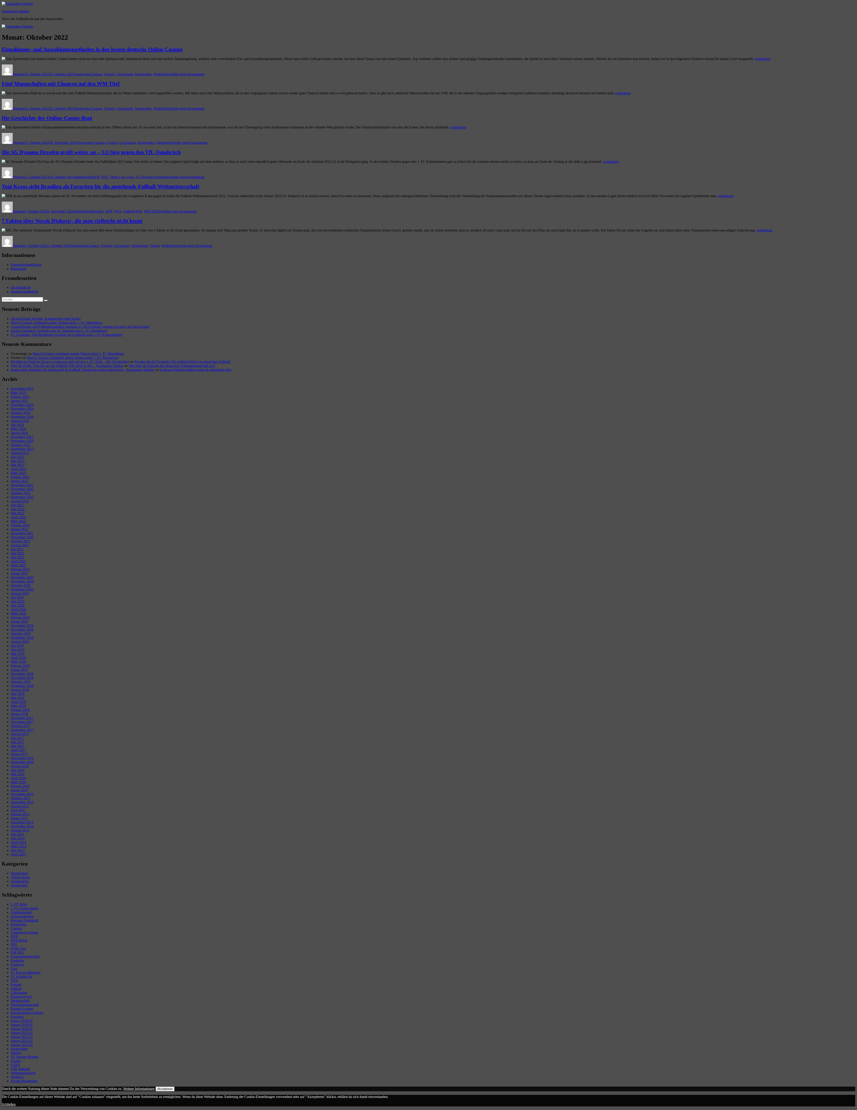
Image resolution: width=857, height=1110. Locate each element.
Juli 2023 (17, 457)
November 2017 (22, 722)
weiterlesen (762, 59)
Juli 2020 (17, 597)
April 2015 (18, 810)
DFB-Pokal (19, 940)
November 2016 (22, 758)
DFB (96, 177)
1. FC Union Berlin (24, 908)
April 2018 (18, 702)
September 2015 (22, 802)
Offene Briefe (20, 877)
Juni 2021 (18, 553)
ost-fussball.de (21, 287)
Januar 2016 (19, 790)
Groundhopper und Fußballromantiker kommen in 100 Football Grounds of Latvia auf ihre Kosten (80, 327)
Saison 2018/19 (22, 1021)
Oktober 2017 (20, 726)
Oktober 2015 (20, 798)
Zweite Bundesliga (24, 1081)
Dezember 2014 (22, 822)
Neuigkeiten (82, 211)
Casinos (96, 74)
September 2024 (22, 417)
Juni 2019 (18, 649)
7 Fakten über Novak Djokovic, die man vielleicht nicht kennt (72, 221)
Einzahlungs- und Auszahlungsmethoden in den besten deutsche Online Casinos (92, 49)
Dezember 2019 (22, 625)
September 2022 (22, 497)
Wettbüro (159, 74)
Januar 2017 (19, 754)
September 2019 (22, 637)
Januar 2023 (19, 481)
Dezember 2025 (22, 389)
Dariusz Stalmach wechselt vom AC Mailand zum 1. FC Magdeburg (59, 331)
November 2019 (22, 629)
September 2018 (22, 686)
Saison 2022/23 (22, 1037)
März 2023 (18, 473)
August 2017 (20, 734)
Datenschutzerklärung (26, 265)
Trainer (16, 1061)
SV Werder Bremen (25, 1057)
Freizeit (109, 74)
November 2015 (22, 794)
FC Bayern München (26, 972)
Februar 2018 (20, 710)
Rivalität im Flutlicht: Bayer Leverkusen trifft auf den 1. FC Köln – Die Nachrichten (70, 362)
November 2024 (22, 409)
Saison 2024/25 (22, 1045)
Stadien (16, 1053)
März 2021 (18, 565)
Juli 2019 (17, 645)
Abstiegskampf (21, 912)
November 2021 (22, 537)
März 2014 (18, 846)
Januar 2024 (19, 433)
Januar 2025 (19, 401)
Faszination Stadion (15, 11)
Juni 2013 (18, 850)
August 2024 (20, 421)
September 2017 (22, 730)
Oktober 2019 (20, 633)
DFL (104, 177)
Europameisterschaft (25, 956)
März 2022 (18, 521)
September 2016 (22, 762)
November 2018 (22, 678)
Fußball (16, 988)
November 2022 (22, 489)
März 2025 (18, 393)
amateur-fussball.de (24, 291)
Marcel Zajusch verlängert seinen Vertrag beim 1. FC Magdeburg (56, 323)
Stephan (18, 74)
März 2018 (18, 706)
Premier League (22, 1009)
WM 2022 (151, 211)
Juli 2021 (17, 549)
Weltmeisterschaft (23, 1073)
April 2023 (18, 469)
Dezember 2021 (22, 533)
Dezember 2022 (22, 485)
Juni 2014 (18, 838)
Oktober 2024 (20, 413)
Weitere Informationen (139, 1089)
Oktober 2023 (20, 445)
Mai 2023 (17, 465)
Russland (17, 1017)
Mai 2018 (17, 698)
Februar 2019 (20, 666)
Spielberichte (83, 177)
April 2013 (18, 854)
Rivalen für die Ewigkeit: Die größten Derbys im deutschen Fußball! (182, 362)
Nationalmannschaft (25, 1005)
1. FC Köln (19, 904)
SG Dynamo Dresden (151, 177)
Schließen (9, 1104)
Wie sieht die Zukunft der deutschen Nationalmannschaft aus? (172, 366)
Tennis (154, 246)
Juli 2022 (17, 505)
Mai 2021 (17, 557)
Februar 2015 (20, 814)
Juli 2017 (17, 738)
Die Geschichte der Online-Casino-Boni (47, 118)
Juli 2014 (17, 834)
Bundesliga (19, 924)
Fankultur (17, 960)
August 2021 (20, 545)
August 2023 (20, 453)
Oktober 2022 (20, 493)
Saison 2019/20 (22, 1025)
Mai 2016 (17, 774)
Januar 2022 (19, 529)
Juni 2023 (18, 461)
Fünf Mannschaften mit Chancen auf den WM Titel (61, 84)
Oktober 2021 (20, 541)
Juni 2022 (18, 509)
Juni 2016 (18, 770)
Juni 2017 (18, 742)
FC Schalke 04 (21, 976)
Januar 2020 (19, 621)
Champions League (24, 932)
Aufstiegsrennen (22, 916)
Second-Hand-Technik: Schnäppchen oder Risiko (46, 318)
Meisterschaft (20, 1001)
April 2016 (18, 778)
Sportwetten (82, 74)
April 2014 (18, 842)
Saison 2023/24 (22, 1041)
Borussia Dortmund (24, 920)
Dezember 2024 (22, 405)
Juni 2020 (18, 601)
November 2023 (22, 441)
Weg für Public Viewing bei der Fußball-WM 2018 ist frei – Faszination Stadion (67, 366)
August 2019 (20, 641)
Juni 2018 (18, 694)
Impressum (18, 269)
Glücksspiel (124, 74)
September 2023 (22, 449)
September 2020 (22, 589)
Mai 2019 (17, 653)
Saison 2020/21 (22, 1029)
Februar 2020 (20, 617)
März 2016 (18, 782)
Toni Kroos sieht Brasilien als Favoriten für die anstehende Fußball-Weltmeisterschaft (100, 186)
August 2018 (20, 690)
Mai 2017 (17, 746)
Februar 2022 (20, 525)
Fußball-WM (133, 211)
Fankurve (17, 964)
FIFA (118, 211)
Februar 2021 (20, 569)
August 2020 (20, 593)
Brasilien (97, 211)
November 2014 (22, 826)
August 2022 (20, 501)
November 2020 (22, 581)
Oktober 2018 (20, 682)
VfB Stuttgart (20, 1069)
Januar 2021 (19, 573)
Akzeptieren (165, 1089)
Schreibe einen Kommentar (185, 74)
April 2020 (18, 609)
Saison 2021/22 (22, 1033)
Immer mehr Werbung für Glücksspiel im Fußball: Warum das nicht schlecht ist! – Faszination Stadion (82, 370)
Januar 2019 (19, 670)
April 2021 (18, 561)
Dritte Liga (117, 177)
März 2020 (18, 613)
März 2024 (18, 429)
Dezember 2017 (22, 718)
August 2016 (20, 766)
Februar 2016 (20, 786)
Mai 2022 (17, 513)
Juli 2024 (17, 425)
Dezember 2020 (22, 577)
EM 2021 (17, 952)
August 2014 (20, 830)
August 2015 (20, 806)
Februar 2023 (20, 477)
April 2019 (18, 657)
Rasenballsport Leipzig (27, 1013)
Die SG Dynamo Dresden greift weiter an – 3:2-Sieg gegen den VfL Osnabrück (91, 152)
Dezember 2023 (22, 437)
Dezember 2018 (22, 674)
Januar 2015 (19, 818)
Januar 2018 (19, 714)
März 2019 (18, 662)
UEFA (15, 1065)
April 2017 (18, 750)
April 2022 (18, 517)
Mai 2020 (17, 605)
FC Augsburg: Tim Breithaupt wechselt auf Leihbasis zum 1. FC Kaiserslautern (67, 335)
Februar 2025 (20, 397)
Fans (130, 177)
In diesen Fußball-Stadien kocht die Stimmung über (195, 370)
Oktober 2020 (20, 585)
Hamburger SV (21, 996)
